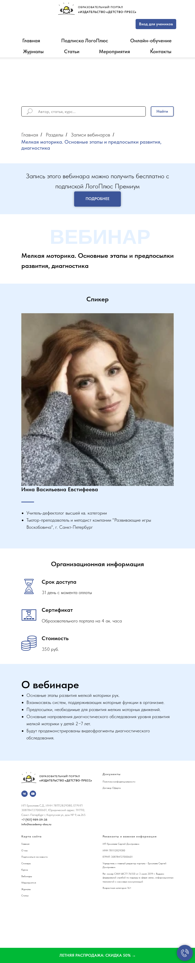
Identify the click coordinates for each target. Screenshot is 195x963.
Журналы (33, 51)
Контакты (160, 51)
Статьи (71, 51)
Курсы (24, 869)
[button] (97, 955)
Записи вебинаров (90, 135)
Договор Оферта (112, 787)
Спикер (25, 863)
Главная (31, 40)
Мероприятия (114, 51)
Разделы (54, 135)
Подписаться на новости (34, 856)
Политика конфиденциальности (119, 781)
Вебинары (26, 876)
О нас (24, 850)
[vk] (24, 794)
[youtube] (33, 794)
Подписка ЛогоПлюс (84, 40)
